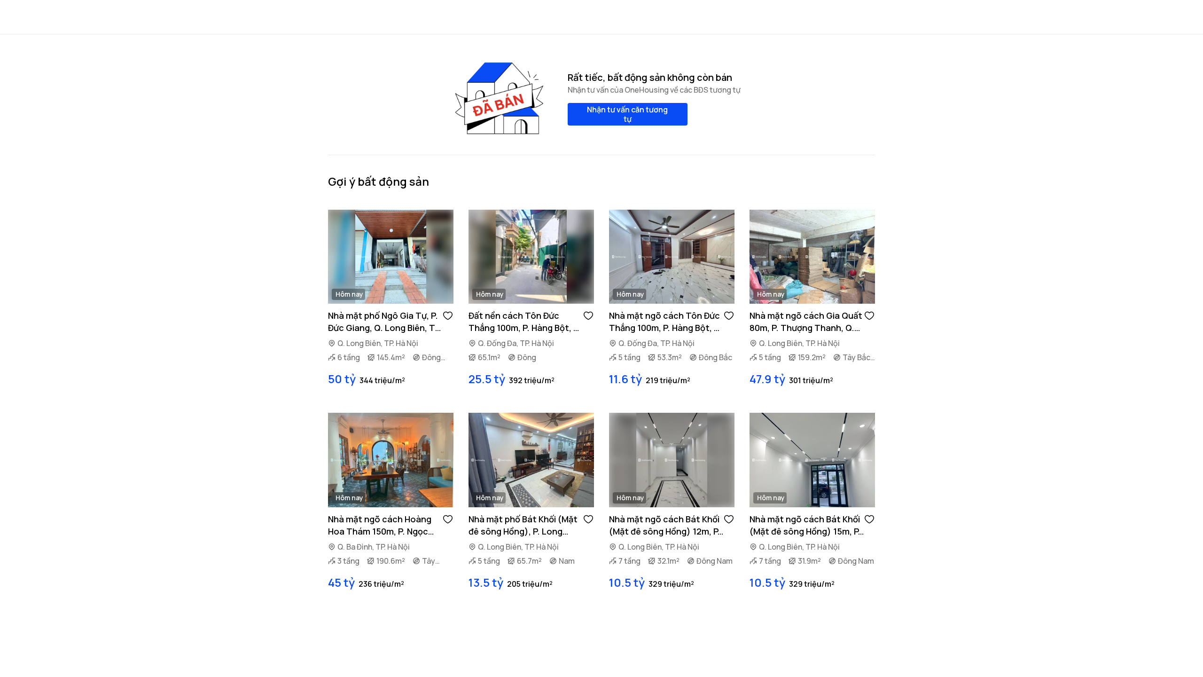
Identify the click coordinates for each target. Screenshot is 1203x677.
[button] (447, 315)
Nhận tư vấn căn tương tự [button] (627, 114)
